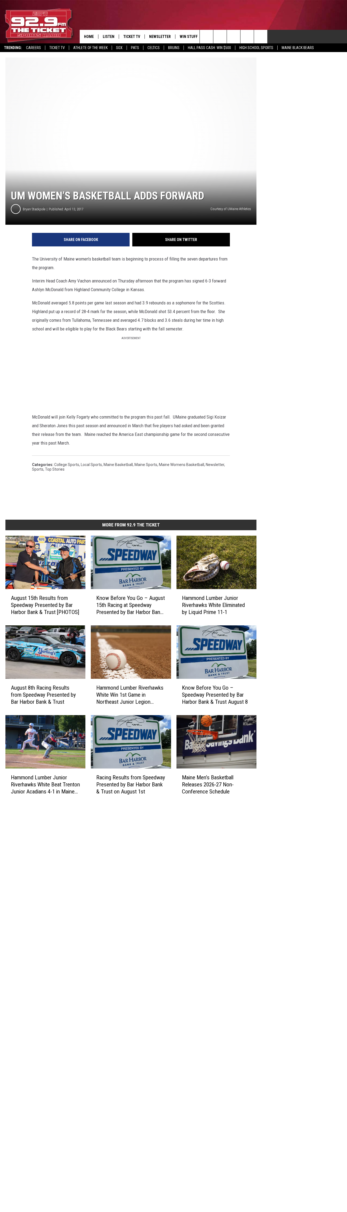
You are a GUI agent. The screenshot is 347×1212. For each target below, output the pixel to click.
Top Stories (55, 469)
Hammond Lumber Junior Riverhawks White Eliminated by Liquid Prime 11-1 (213, 605)
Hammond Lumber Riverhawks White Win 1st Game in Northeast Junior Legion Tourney (129, 694)
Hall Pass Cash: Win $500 (209, 48)
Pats (135, 48)
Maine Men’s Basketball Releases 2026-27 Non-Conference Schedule (208, 784)
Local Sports (91, 464)
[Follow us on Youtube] (260, 36)
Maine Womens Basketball (181, 464)
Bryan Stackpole (34, 209)
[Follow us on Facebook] (233, 36)
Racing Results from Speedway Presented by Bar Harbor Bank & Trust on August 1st (130, 784)
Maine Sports (145, 464)
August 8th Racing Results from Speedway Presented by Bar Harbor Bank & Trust (43, 694)
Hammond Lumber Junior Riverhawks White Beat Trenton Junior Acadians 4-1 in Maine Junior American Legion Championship (45, 784)
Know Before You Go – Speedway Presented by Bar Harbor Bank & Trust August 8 (215, 694)
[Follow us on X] (247, 36)
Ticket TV (57, 48)
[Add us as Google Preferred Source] (220, 36)
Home (89, 36)
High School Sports (256, 48)
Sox (119, 48)
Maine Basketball (118, 464)
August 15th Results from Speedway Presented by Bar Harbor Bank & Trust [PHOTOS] (45, 605)
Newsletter (160, 36)
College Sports (66, 464)
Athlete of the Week (90, 48)
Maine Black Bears (298, 48)
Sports (37, 469)
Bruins (173, 48)
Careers (33, 48)
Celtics (153, 48)
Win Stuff (189, 36)
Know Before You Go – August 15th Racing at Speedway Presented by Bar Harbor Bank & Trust (130, 605)
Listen (108, 36)
